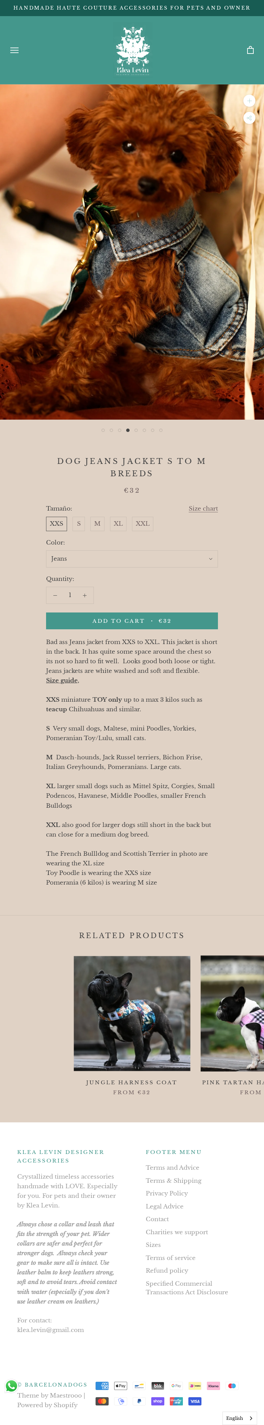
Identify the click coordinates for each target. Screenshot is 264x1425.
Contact (157, 1219)
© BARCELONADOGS (52, 1385)
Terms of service (171, 1258)
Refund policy (167, 1270)
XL (118, 523)
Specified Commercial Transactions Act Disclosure (187, 1288)
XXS (56, 523)
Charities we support (177, 1232)
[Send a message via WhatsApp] (11, 1386)
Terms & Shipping (173, 1180)
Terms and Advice (172, 1167)
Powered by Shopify (47, 1405)
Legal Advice (165, 1206)
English (234, 1418)
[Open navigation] (14, 50)
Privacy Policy (167, 1193)
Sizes (153, 1245)
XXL (143, 523)
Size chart (203, 508)
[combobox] (239, 1418)
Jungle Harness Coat (131, 1082)
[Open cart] (250, 50)
